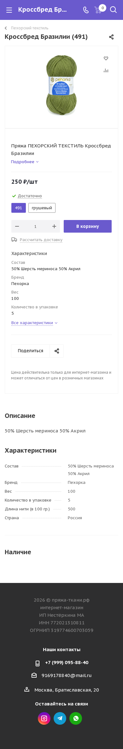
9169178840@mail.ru (67, 675)
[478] (61, 85)
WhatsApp (75, 718)
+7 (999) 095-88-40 (66, 662)
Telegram (60, 718)
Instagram (44, 718)
